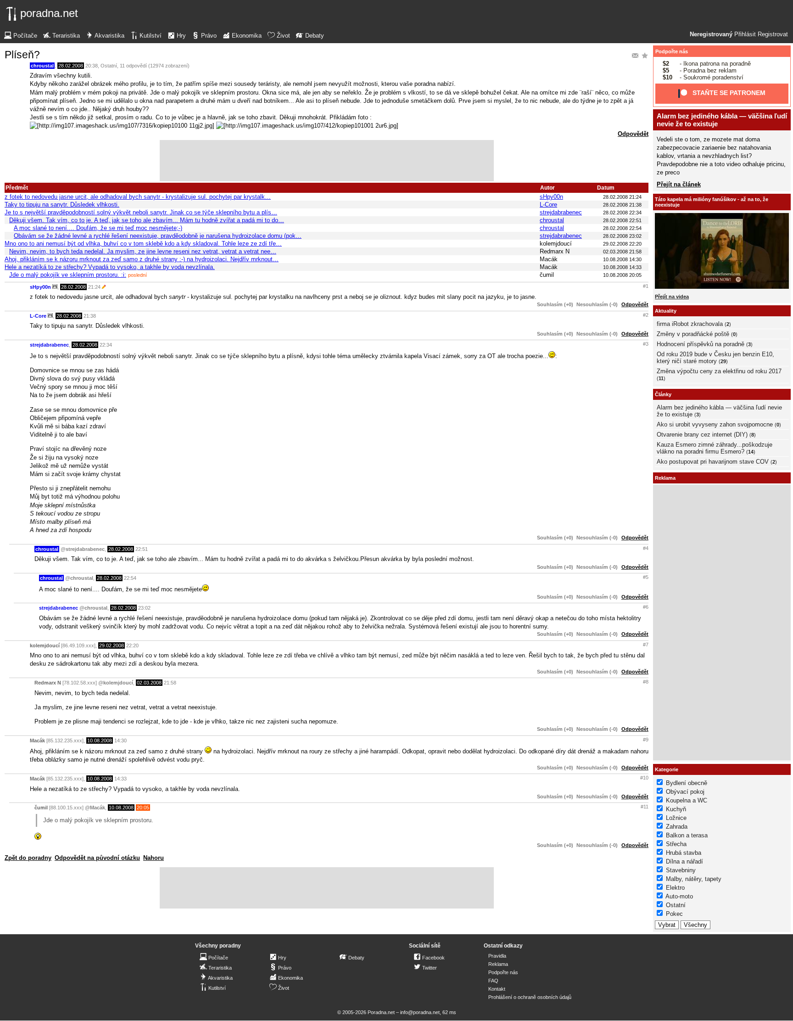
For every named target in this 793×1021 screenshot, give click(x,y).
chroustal (42, 65)
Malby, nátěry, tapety (693, 878)
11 (661, 378)
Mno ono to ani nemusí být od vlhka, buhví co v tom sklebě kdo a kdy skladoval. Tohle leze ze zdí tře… (143, 243)
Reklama (498, 964)
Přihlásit (745, 34)
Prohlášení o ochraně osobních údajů (529, 997)
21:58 (170, 682)
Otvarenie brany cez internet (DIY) (702, 434)
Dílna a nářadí (684, 861)
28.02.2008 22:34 (622, 212)
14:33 (120, 778)
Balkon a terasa (687, 835)
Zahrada (676, 826)
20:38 (91, 65)
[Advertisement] (327, 160)
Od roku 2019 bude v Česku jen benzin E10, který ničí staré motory (715, 358)
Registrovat (773, 34)
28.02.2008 (70, 65)
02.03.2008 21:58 (622, 251)
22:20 (132, 645)
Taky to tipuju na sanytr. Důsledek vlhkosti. (62, 204)
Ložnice (676, 817)
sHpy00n (551, 196)
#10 (644, 777)
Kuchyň (676, 809)
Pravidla (497, 956)
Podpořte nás (671, 51)
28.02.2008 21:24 (622, 197)
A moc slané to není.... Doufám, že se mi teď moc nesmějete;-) (98, 227)
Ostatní (109, 65)
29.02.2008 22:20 (622, 244)
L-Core (548, 204)
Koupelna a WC (686, 800)
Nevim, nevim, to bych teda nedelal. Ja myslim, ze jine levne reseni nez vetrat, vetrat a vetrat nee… (142, 251)
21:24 (94, 287)
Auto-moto (679, 896)
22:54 (130, 578)
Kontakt (496, 989)
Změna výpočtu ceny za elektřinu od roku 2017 (719, 371)
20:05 (143, 807)
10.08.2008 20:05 (622, 275)
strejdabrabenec (561, 212)
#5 (645, 577)
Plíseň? (22, 55)
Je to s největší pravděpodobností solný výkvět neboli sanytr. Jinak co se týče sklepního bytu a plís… (141, 212)
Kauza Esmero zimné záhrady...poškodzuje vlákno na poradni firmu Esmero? (714, 448)
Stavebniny (681, 870)
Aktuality (665, 311)
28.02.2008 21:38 (622, 205)
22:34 (106, 345)
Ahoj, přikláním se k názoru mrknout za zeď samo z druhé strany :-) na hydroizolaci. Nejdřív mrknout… (142, 259)
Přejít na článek (679, 184)
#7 (645, 644)
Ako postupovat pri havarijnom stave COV (713, 461)
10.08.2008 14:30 (622, 259)
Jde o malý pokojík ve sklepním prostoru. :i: (67, 274)
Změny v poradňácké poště (693, 334)
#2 (645, 315)
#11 (644, 806)
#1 (645, 286)
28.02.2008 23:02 (622, 236)
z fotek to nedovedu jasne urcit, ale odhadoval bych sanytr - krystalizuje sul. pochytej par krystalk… (138, 196)
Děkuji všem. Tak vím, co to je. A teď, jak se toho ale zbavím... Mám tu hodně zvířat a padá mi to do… (146, 220)
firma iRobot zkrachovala (690, 323)
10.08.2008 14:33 (622, 267)
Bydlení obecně (686, 783)
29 (723, 361)
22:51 (141, 549)
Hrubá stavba (683, 852)
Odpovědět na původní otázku (97, 857)
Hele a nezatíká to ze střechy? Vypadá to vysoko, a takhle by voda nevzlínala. (110, 267)
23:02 (144, 608)
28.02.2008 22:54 (622, 228)
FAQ (493, 980)
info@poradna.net (420, 1012)
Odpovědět (633, 133)
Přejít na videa (672, 296)
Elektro (675, 887)
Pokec (674, 913)
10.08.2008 (99, 740)
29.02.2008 (111, 645)
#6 (645, 607)
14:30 (120, 740)
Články (663, 394)
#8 (645, 681)
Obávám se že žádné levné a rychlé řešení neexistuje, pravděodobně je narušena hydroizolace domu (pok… (158, 235)
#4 (645, 548)
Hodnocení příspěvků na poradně (700, 344)
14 (751, 451)
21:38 (90, 316)
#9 (645, 739)
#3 (645, 344)
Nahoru (153, 857)
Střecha (676, 844)
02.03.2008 (149, 682)
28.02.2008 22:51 (622, 220)
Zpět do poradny (28, 857)
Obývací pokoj (685, 791)
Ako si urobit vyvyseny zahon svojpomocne (715, 424)
